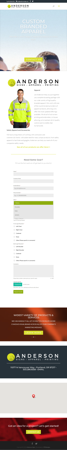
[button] (34, 396)
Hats (16, 211)
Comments (15, 264)
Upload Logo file (17, 281)
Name (15, 171)
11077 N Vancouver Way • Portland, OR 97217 (32, 367)
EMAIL (41, 369)
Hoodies (17, 207)
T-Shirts (17, 203)
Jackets (17, 215)
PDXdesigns (47, 447)
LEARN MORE (33, 333)
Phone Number (17, 192)
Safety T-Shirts (19, 219)
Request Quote (18, 291)
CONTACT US (33, 60)
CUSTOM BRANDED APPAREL (33, 26)
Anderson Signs (31, 447)
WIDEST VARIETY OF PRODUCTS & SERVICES (33, 316)
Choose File (18, 284)
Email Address (17, 185)
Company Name (17, 178)
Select (15, 199)
